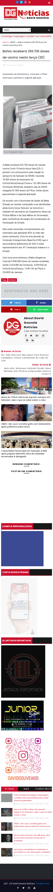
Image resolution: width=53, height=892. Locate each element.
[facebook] (17, 2)
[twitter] (21, 2)
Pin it (18, 309)
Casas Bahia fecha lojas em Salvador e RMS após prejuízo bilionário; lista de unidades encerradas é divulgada (24, 453)
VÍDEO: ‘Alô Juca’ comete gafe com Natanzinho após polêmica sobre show (26, 425)
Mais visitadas (26, 789)
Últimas (9, 788)
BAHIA (12, 42)
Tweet (18, 303)
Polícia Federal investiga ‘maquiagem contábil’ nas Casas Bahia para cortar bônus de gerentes (31, 798)
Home (5, 42)
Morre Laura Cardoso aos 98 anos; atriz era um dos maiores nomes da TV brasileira (32, 838)
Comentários (43, 788)
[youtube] (29, 2)
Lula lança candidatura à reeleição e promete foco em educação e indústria (32, 851)
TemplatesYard (42, 883)
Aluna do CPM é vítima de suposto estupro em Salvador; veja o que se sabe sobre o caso (25, 398)
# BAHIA (12, 280)
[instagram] (25, 2)
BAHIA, (20, 65)
